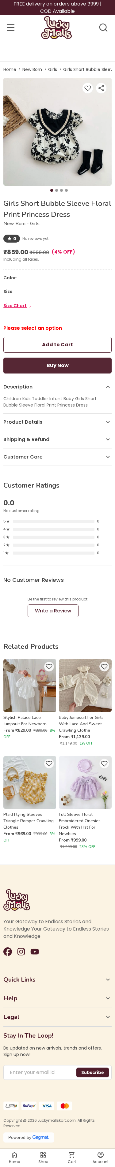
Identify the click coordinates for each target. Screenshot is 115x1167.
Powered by (19, 1137)
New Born (32, 69)
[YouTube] (34, 951)
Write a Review (53, 610)
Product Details (22, 422)
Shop (43, 1161)
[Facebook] (7, 951)
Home (9, 69)
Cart (72, 1161)
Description (18, 386)
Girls (52, 69)
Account (101, 1161)
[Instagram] (21, 951)
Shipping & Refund (26, 439)
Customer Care (23, 456)
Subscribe (92, 1072)
